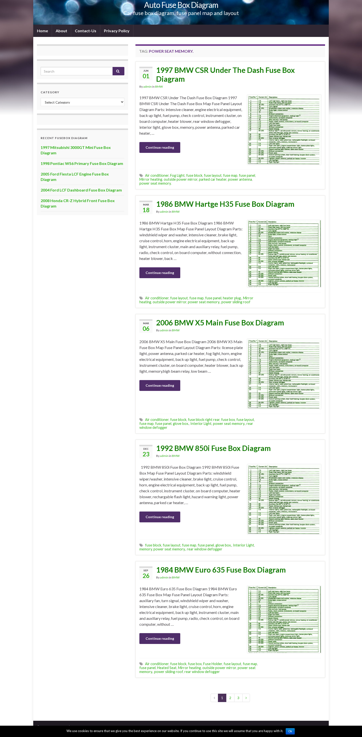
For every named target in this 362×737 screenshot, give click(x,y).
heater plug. (232, 298)
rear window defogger (204, 549)
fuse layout (213, 175)
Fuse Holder (212, 664)
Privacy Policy (117, 30)
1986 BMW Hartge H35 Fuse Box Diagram (225, 203)
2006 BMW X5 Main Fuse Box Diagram (220, 322)
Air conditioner (157, 175)
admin (147, 86)
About (61, 30)
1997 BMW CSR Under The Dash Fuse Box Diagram (225, 74)
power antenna (240, 179)
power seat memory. (155, 183)
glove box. (181, 423)
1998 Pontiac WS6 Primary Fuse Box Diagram (82, 163)
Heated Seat (167, 668)
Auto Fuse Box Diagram (181, 5)
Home (42, 30)
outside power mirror (180, 179)
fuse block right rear (204, 419)
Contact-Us (85, 30)
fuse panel (247, 175)
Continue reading (160, 147)
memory (145, 549)
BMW (159, 86)
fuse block (194, 175)
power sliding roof (235, 302)
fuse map (230, 175)
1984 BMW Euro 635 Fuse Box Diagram (221, 569)
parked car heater (213, 179)
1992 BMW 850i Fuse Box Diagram (213, 448)
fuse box (228, 419)
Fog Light (177, 175)
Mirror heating (150, 179)
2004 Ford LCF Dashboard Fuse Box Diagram (81, 190)
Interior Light (201, 423)
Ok (290, 731)
